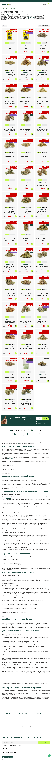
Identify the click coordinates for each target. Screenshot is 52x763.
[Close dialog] (50, 370)
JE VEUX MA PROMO (13, 389)
